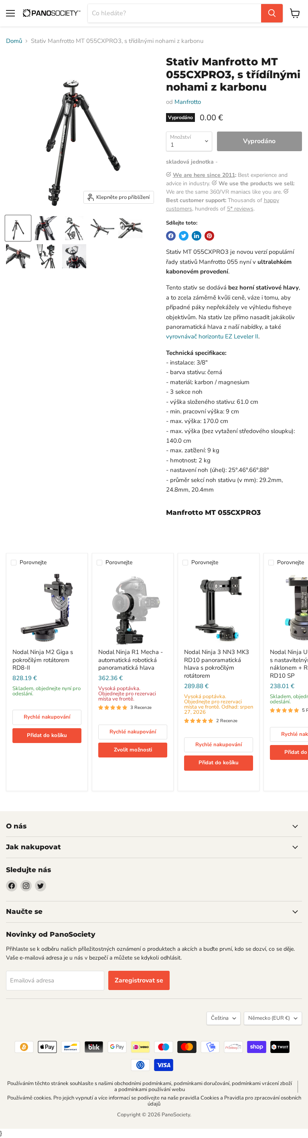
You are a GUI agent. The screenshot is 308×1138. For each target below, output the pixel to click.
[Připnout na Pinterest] (209, 236)
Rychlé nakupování (47, 717)
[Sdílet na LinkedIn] (196, 236)
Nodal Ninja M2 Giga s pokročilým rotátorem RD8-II (42, 660)
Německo (269, 1018)
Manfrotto (187, 102)
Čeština (220, 1018)
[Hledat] (272, 13)
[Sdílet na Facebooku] (171, 236)
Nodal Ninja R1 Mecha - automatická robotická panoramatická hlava (130, 660)
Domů (14, 41)
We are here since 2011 (204, 175)
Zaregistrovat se (139, 980)
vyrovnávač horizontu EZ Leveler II (212, 336)
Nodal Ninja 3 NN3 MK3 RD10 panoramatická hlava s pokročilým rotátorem (216, 664)
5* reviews (240, 209)
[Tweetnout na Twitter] (183, 236)
